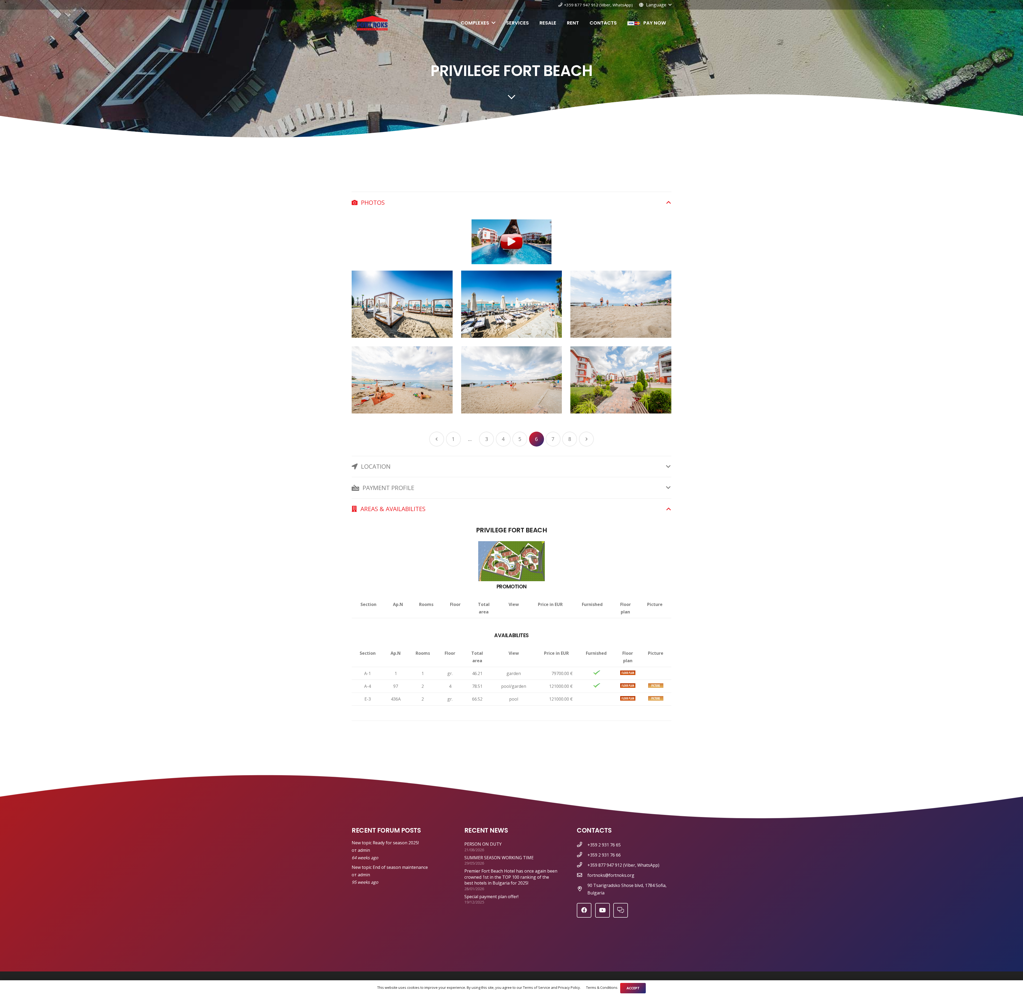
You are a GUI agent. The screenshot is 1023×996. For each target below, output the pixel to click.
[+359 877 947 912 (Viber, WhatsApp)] (582, 865)
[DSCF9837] (511, 379)
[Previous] (436, 439)
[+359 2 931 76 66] (582, 855)
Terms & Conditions (602, 987)
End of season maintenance (400, 867)
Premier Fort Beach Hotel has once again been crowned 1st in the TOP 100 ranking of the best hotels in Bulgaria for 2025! (510, 877)
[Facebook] (584, 910)
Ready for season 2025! (396, 843)
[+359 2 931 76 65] (582, 845)
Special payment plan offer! (491, 896)
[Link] (372, 23)
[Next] (586, 439)
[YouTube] (602, 910)
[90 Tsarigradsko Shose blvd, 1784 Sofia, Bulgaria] (582, 889)
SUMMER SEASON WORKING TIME (499, 858)
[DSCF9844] (620, 379)
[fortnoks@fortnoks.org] (582, 875)
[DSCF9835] (402, 379)
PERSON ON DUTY (483, 844)
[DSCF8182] (402, 304)
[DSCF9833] (620, 304)
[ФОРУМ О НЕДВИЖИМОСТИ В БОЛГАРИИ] (620, 910)
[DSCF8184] (511, 304)
